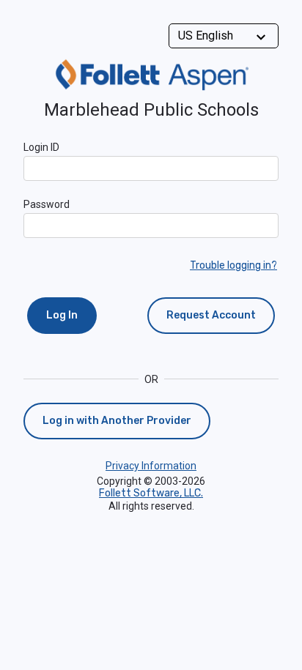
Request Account (211, 315)
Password (46, 204)
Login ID (41, 147)
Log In (62, 315)
